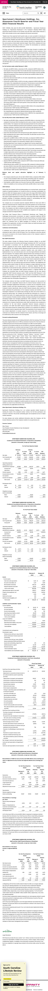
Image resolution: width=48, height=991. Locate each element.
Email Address (7, 979)
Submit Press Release (27, 989)
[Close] (24, 963)
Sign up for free (13, 984)
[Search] (38, 13)
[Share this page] (45, 13)
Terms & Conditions (37, 989)
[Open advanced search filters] (41, 13)
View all (45, 2)
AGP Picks (4, 2)
